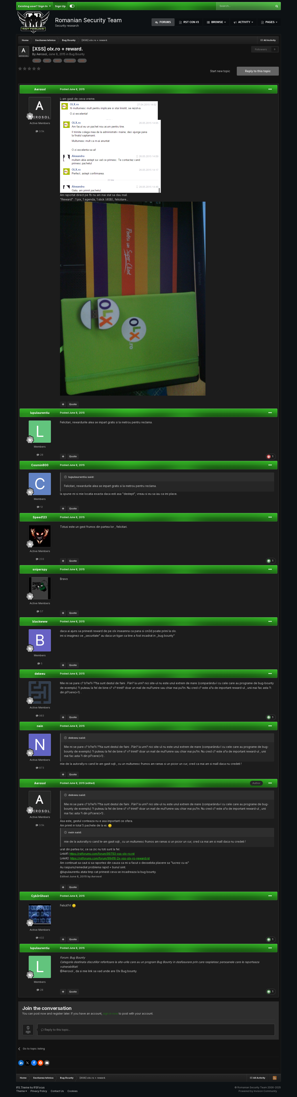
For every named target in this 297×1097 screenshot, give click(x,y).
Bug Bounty (77, 54)
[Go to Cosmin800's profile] (40, 484)
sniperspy (40, 569)
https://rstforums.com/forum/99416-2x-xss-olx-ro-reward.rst (110, 858)
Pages (270, 22)
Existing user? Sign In (33, 6)
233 (41, 559)
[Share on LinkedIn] (21, 1063)
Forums (165, 22)
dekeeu (40, 673)
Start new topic (220, 71)
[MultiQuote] (63, 404)
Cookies (72, 1091)
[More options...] (270, 89)
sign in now (110, 1013)
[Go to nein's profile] (40, 745)
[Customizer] (72, 6)
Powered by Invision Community (258, 1091)
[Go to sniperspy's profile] (40, 588)
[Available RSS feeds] (274, 1078)
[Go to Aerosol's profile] (23, 51)
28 (41, 454)
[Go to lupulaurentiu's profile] (40, 431)
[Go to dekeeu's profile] (40, 692)
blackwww (39, 621)
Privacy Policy (39, 1091)
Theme (20, 1091)
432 (41, 937)
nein (40, 726)
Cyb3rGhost (40, 896)
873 (41, 767)
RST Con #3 (191, 22)
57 (41, 611)
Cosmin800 (39, 465)
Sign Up (60, 6)
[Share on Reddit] (40, 1063)
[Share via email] (47, 1063)
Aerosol (42, 54)
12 (41, 506)
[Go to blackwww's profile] (40, 640)
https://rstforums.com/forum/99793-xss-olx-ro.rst (102, 853)
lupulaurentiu (40, 412)
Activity (244, 22)
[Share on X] (27, 1063)
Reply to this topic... (57, 1029)
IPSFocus (39, 1087)
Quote (73, 404)
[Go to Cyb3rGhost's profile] (40, 915)
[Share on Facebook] (34, 1063)
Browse (217, 22)
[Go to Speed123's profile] (40, 536)
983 (41, 715)
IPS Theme (22, 1087)
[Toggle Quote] (66, 476)
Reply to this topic (258, 71)
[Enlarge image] (109, 110)
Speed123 (40, 517)
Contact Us (57, 1091)
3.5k (41, 131)
